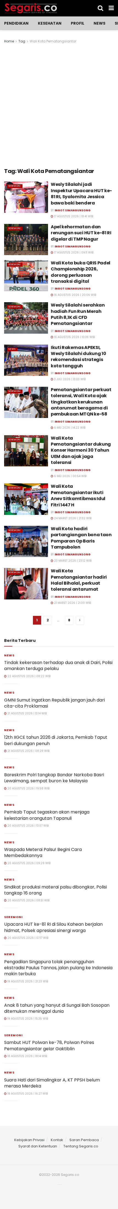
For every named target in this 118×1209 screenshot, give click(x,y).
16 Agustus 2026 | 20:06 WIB (74, 295)
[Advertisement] (59, 106)
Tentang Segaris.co (80, 1146)
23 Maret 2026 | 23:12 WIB (72, 561)
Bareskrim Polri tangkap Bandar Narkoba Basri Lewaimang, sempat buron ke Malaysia (54, 778)
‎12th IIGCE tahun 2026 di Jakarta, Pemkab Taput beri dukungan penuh (55, 740)
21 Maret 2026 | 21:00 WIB (72, 603)
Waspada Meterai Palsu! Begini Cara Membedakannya (43, 852)
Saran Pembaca (84, 1139)
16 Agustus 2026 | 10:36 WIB (74, 337)
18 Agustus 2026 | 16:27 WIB (27, 1094)
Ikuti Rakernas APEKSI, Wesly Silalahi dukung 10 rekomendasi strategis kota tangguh (78, 356)
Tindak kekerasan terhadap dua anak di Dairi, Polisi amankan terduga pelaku (58, 665)
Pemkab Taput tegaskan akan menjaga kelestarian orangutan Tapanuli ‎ (46, 815)
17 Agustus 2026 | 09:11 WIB (73, 252)
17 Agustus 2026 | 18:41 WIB (73, 216)
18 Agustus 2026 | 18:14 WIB (27, 1056)
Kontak (57, 1139)
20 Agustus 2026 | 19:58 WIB (28, 788)
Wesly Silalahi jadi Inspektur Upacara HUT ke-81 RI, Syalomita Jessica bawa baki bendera (81, 193)
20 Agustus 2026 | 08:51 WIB (28, 900)
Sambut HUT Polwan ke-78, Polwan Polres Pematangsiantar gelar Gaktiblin (49, 1045)
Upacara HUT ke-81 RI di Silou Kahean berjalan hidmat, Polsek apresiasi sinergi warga (53, 927)
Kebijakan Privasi (29, 1139)
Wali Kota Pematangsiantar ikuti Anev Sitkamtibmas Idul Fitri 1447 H (78, 495)
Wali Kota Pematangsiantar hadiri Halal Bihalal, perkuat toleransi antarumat (79, 580)
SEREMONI (15, 185)
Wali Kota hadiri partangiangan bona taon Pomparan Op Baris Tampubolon (81, 538)
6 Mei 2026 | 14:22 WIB (69, 428)
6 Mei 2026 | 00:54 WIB (69, 476)
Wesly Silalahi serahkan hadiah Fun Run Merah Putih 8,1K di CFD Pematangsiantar (78, 314)
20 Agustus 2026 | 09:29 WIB (28, 863)
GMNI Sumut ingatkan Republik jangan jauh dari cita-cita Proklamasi (54, 703)
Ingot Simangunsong (73, 210)
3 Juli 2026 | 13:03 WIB (69, 379)
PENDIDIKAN (16, 23)
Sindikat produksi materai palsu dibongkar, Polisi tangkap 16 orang (55, 890)
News (99, 23)
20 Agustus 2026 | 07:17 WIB (27, 938)
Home (9, 41)
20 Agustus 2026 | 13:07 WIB (28, 826)
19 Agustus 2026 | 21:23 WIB (27, 981)
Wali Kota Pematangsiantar (53, 41)
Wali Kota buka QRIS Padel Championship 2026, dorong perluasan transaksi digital (80, 272)
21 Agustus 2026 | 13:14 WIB (27, 713)
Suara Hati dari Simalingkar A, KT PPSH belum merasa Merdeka (52, 1083)
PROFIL (77, 23)
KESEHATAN (49, 23)
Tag (21, 41)
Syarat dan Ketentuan (37, 1146)
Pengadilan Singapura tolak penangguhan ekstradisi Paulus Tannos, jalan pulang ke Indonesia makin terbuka (58, 968)
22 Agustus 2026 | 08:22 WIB (28, 676)
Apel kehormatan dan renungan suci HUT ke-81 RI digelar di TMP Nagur (81, 233)
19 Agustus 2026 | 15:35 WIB (27, 1019)
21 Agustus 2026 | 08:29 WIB (28, 751)
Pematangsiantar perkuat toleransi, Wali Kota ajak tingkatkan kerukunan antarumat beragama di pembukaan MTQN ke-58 (81, 401)
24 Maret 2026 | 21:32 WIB (72, 518)
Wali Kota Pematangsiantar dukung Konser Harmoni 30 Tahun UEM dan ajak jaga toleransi (81, 450)
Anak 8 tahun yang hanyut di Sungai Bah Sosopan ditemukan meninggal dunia (56, 1008)
